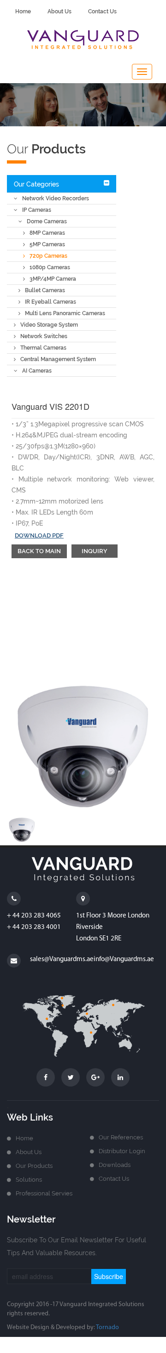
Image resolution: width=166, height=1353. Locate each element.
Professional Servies (44, 1193)
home (23, 11)
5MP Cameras (47, 244)
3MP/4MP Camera (53, 279)
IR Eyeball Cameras (50, 302)
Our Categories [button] (36, 184)
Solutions (29, 1179)
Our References (121, 1137)
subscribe (108, 1276)
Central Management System (58, 359)
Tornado (107, 1327)
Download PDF (39, 535)
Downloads (114, 1164)
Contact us (114, 1178)
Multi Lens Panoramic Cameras (65, 313)
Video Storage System (49, 325)
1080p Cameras (50, 267)
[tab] (61, 184)
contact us (102, 11)
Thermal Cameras (43, 348)
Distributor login (122, 1151)
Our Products (34, 1165)
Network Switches (43, 336)
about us (59, 11)
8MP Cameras (47, 233)
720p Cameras (48, 256)
